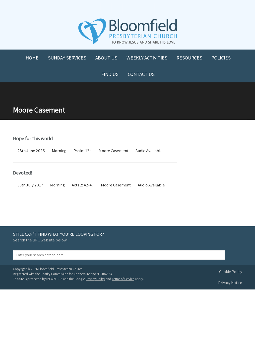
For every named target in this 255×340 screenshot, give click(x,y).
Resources (189, 58)
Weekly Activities (147, 58)
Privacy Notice (230, 282)
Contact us (141, 74)
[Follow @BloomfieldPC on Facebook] (117, 8)
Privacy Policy (95, 279)
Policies (221, 58)
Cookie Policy (230, 271)
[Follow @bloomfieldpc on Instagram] (127, 8)
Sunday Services (67, 58)
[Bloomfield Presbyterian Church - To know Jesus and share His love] (127, 44)
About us (106, 58)
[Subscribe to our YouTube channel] (106, 8)
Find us (110, 74)
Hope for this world (33, 138)
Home (32, 58)
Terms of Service (123, 279)
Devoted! (22, 173)
